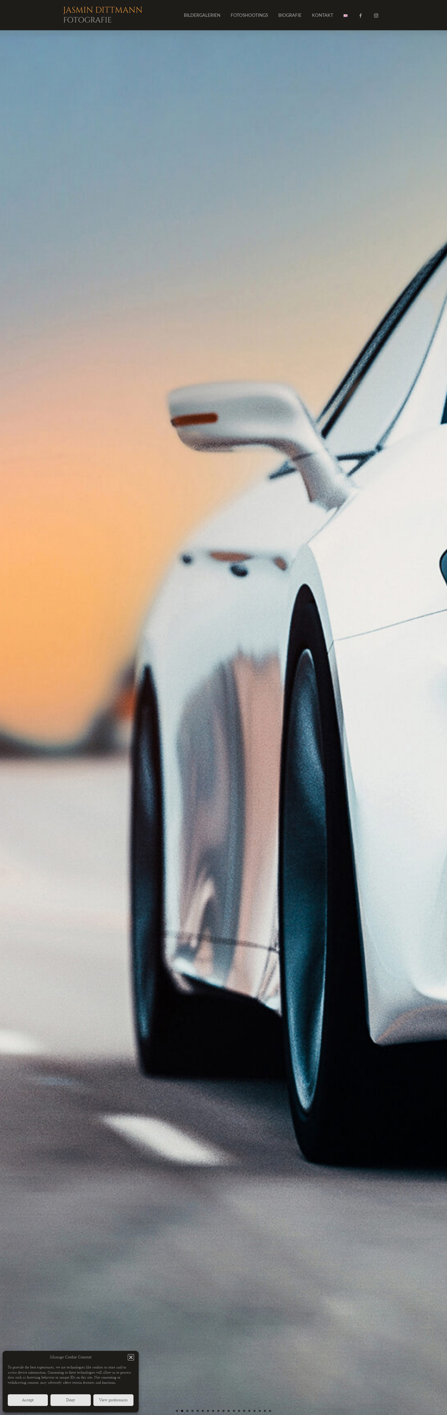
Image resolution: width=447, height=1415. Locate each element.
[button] (130, 1357)
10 (223, 1411)
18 (265, 1411)
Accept (28, 1400)
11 (229, 1411)
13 (239, 1411)
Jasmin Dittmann (103, 14)
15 (249, 1411)
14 (244, 1411)
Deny (70, 1400)
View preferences (113, 1400)
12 (234, 1411)
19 (270, 1411)
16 (255, 1411)
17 (260, 1411)
